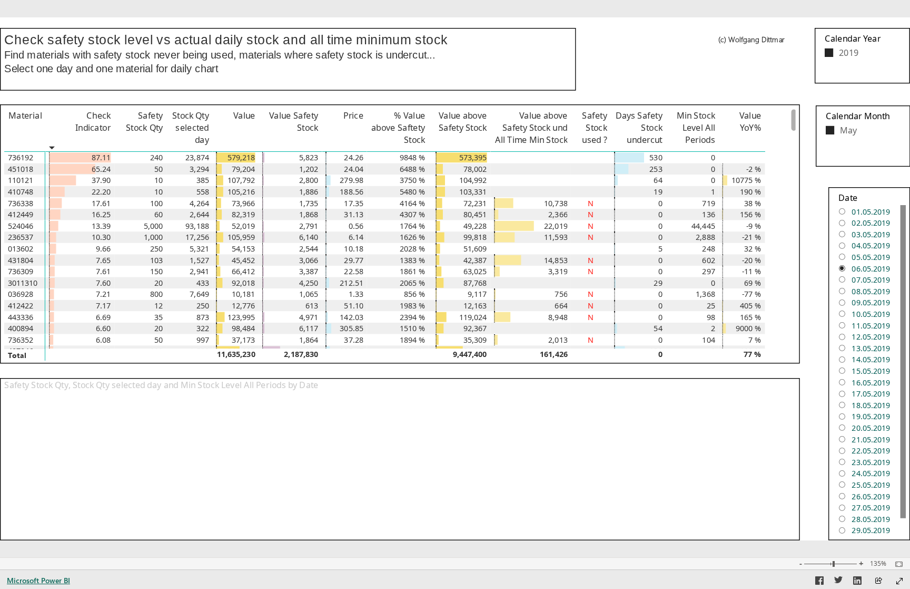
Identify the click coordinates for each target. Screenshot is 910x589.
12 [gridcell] (158, 306)
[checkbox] (862, 51)
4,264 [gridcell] (199, 203)
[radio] (869, 210)
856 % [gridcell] (415, 294)
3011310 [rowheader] (23, 283)
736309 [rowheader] (21, 271)
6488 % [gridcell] (413, 169)
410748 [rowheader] (21, 192)
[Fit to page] (896, 564)
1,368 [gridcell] (705, 294)
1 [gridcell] (713, 192)
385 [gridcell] (202, 181)
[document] (287, 60)
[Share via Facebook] (819, 582)
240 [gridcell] (156, 157)
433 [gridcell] (202, 283)
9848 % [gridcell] (413, 157)
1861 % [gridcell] (413, 271)
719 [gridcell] (709, 203)
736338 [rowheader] (21, 203)
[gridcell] (79, 157)
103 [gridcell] (156, 260)
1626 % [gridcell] (413, 238)
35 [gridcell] (158, 317)
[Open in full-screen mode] (899, 581)
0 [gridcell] (713, 157)
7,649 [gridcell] (199, 294)
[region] (455, 278)
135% (878, 563)
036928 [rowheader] (21, 294)
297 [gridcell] (709, 271)
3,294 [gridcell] (199, 169)
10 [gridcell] (158, 181)
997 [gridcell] (202, 340)
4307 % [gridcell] (413, 214)
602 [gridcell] (709, 260)
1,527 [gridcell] (199, 260)
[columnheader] (79, 130)
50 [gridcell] (158, 169)
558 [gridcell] (202, 192)
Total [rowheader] (17, 354)
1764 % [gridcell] (413, 226)
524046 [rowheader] (21, 226)
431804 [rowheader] (21, 260)
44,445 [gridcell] (703, 226)
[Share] (878, 581)
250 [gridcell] (156, 249)
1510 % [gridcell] (413, 328)
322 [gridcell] (202, 328)
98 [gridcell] (711, 317)
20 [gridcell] (158, 283)
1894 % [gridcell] (413, 340)
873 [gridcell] (202, 317)
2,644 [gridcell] (199, 214)
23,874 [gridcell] (197, 157)
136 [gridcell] (709, 214)
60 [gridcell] (158, 214)
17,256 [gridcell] (197, 238)
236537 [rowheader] (21, 238)
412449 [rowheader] (21, 214)
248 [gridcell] (709, 249)
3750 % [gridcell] (413, 181)
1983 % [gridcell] (413, 306)
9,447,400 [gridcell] (470, 354)
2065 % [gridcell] (413, 283)
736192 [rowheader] (21, 157)
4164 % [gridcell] (413, 203)
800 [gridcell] (156, 294)
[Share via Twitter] (838, 582)
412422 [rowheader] (21, 306)
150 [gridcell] (156, 271)
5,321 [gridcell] (199, 249)
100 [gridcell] (156, 203)
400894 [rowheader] (21, 328)
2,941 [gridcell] (199, 271)
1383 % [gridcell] (413, 260)
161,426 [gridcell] (554, 354)
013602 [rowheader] (21, 249)
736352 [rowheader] (21, 340)
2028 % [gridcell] (413, 249)
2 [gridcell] (713, 328)
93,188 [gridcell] (197, 226)
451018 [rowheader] (21, 169)
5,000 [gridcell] (153, 226)
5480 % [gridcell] (413, 192)
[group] (288, 54)
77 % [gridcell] (752, 354)
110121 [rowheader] (21, 181)
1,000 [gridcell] (153, 238)
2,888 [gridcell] (705, 238)
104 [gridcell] (709, 340)
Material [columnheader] (25, 115)
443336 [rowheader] (21, 317)
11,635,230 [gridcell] (236, 354)
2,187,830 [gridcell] (301, 354)
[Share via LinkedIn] (857, 582)
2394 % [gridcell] (413, 317)
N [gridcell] (591, 203)
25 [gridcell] (711, 306)
